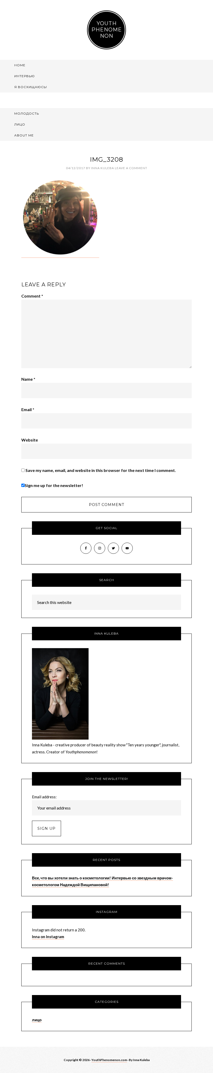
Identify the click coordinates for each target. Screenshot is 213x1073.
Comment (32, 295)
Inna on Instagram (48, 936)
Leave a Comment (131, 168)
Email (27, 409)
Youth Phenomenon (106, 29)
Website (29, 439)
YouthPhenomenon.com (109, 1060)
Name (28, 379)
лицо (37, 1019)
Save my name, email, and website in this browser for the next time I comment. (100, 470)
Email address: (44, 796)
